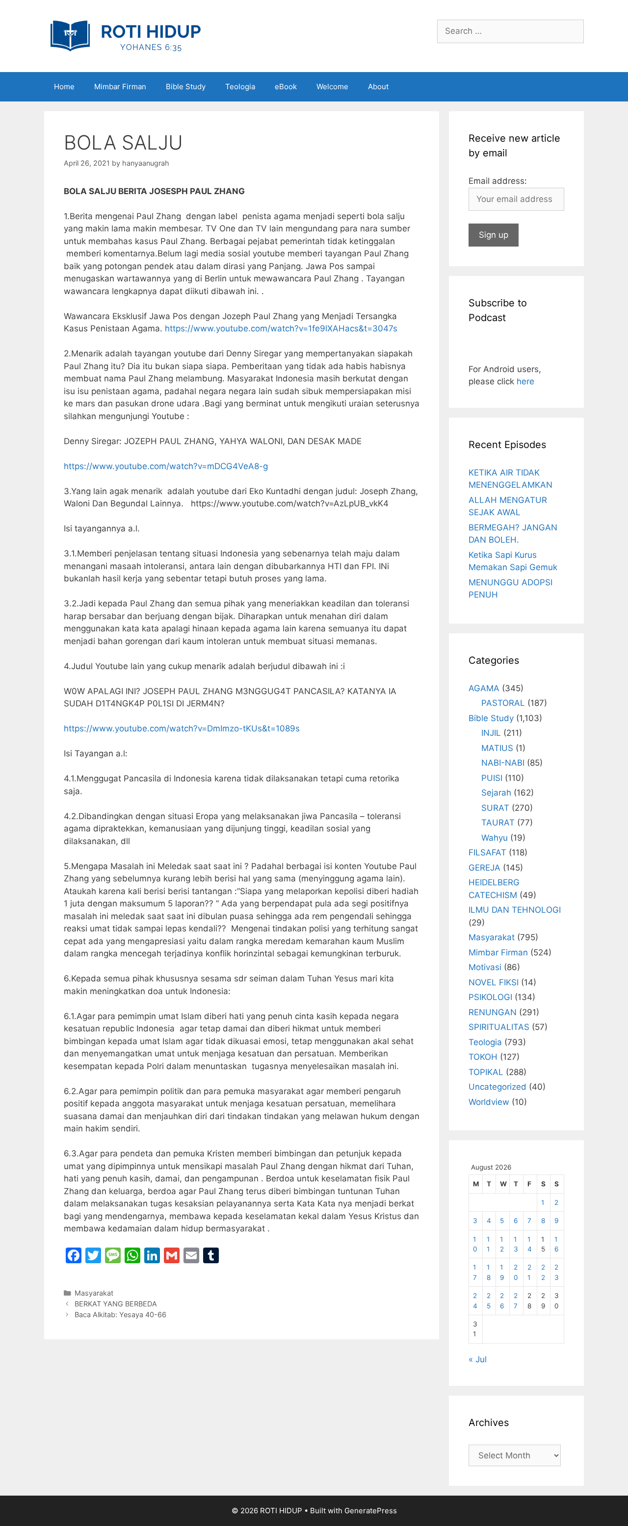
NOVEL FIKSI (494, 982)
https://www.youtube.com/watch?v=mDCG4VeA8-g (166, 466)
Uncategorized (497, 1087)
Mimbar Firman (120, 86)
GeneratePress (370, 1510)
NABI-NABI (502, 763)
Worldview (489, 1102)
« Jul (478, 1359)
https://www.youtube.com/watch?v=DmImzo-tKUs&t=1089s (182, 728)
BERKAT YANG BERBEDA (116, 1304)
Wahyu (494, 838)
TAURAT (498, 822)
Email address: (498, 181)
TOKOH (483, 1057)
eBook (286, 86)
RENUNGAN (493, 1012)
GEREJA (484, 868)
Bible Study (186, 86)
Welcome (332, 86)
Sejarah (496, 793)
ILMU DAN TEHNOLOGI (515, 910)
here (525, 381)
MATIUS (497, 748)
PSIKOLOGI (490, 997)
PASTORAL (503, 703)
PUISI (491, 778)
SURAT (495, 808)
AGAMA (484, 688)
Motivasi (485, 967)
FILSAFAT (487, 852)
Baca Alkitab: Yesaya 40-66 (120, 1314)
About (378, 86)
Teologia (240, 86)
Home (64, 86)
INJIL (491, 733)
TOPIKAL (486, 1072)
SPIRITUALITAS (499, 1027)
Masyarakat (94, 1293)
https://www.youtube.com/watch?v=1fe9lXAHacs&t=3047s (281, 328)
